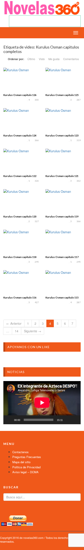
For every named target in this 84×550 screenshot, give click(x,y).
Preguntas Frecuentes (26, 457)
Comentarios (71, 59)
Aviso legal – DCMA (25, 472)
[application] (42, 402)
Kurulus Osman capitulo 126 (19, 94)
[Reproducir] (9, 420)
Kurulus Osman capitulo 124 (19, 135)
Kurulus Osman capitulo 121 (61, 176)
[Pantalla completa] (75, 420)
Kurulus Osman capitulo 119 (61, 216)
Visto (42, 59)
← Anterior (14, 323)
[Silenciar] (67, 420)
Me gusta (54, 59)
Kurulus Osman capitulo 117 (61, 257)
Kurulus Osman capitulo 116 (19, 297)
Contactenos (20, 452)
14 (16, 331)
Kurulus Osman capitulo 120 (19, 216)
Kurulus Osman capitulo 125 (61, 94)
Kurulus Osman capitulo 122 (19, 176)
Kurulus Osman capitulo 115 (61, 297)
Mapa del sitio (21, 462)
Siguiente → (32, 331)
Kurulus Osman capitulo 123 (61, 135)
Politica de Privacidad (26, 467)
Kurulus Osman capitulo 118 (19, 257)
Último (31, 59)
